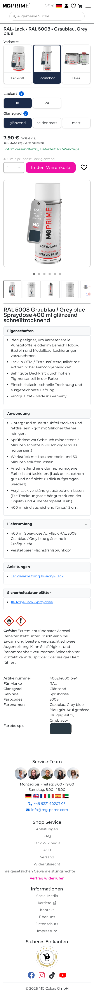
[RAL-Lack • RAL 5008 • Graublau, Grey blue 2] (39, 274)
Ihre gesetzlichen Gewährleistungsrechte (39, 871)
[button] (47, 223)
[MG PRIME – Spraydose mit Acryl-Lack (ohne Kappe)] (50, 289)
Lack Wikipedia (47, 843)
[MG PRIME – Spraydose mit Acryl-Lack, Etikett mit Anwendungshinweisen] (70, 289)
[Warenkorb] (80, 6)
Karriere (44, 903)
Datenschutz (47, 924)
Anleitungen (47, 829)
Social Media (47, 896)
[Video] (60, 274)
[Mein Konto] (66, 5)
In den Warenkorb (50, 167)
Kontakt (47, 910)
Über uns (47, 917)
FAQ (47, 836)
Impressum (47, 931)
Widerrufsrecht (47, 864)
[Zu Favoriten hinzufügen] (84, 167)
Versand (47, 857)
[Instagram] (41, 975)
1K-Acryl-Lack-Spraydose (32, 602)
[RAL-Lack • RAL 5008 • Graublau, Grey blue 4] (49, 274)
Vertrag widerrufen (47, 878)
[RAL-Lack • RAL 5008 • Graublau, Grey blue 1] (34, 274)
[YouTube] (62, 975)
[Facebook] (31, 975)
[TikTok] (52, 975)
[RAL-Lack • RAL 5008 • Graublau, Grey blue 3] (44, 274)
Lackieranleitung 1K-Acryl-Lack (37, 576)
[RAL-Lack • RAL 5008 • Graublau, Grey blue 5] (54, 274)
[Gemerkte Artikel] (73, 6)
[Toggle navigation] (87, 6)
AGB (47, 850)
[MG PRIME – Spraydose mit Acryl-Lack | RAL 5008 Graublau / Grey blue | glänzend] (12, 289)
